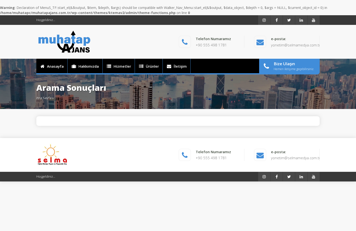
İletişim (180, 66)
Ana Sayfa (44, 98)
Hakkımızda (88, 66)
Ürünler (152, 66)
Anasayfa (55, 66)
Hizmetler (122, 66)
